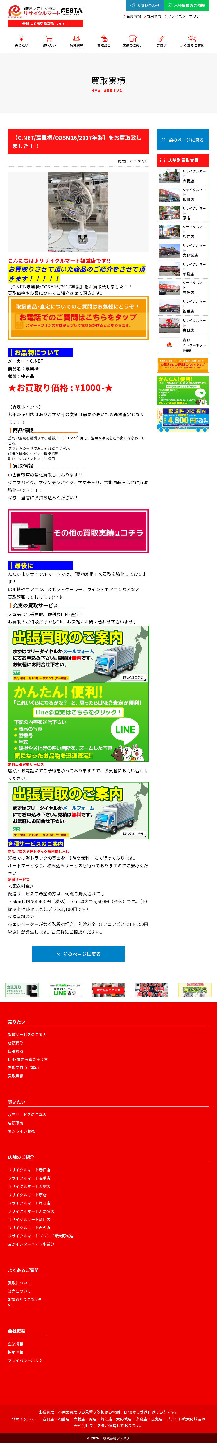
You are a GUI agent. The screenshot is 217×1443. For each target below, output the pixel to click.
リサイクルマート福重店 (29, 1178)
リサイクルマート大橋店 (29, 1186)
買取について (19, 1282)
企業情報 (133, 16)
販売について (19, 1291)
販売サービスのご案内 (27, 1114)
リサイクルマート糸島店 (29, 1219)
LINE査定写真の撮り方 (28, 1059)
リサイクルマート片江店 (29, 1203)
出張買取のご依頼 (189, 5)
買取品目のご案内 (23, 1067)
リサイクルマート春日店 (29, 1169)
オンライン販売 (21, 1131)
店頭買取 (16, 1042)
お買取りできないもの (25, 1302)
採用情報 (154, 16)
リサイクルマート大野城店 (31, 1211)
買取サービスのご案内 (27, 1034)
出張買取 (16, 1051)
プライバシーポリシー (186, 16)
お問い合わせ (148, 5)
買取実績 (16, 1075)
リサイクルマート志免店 (29, 1227)
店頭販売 (16, 1122)
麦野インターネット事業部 (31, 1244)
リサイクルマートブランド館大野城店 (41, 1235)
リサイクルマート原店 (27, 1194)
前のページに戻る (82, 954)
